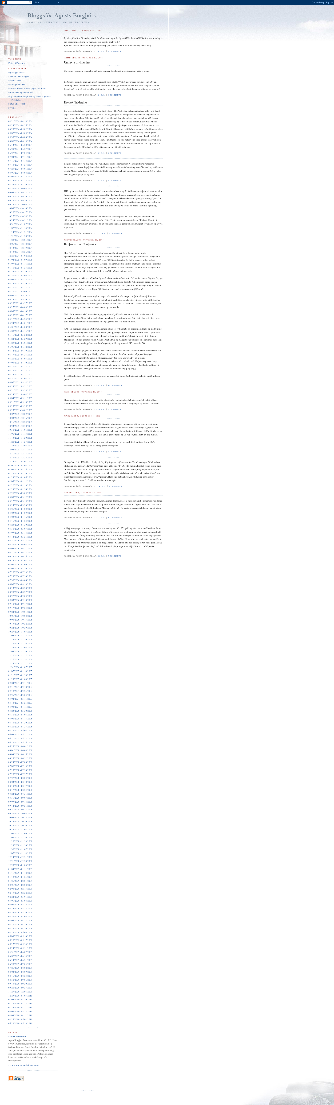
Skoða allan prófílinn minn (23, 1065)
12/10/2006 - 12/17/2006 (20, 655)
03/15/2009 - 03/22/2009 (20, 908)
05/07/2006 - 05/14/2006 (20, 532)
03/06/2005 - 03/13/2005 (20, 295)
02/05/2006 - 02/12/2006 (20, 481)
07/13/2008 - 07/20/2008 (20, 770)
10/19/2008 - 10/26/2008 (20, 825)
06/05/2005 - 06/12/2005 (20, 346)
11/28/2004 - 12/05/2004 (20, 239)
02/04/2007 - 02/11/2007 (20, 682)
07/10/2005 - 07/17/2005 (20, 366)
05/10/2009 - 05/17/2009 (20, 940)
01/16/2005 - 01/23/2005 (20, 267)
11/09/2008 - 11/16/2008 (20, 837)
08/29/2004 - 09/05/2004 (20, 188)
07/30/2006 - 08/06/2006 (20, 580)
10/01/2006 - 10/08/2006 (20, 615)
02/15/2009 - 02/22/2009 (20, 892)
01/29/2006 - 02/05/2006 (20, 477)
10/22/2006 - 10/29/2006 (20, 627)
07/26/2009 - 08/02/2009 (20, 967)
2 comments (115, 486)
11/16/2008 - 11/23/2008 (20, 841)
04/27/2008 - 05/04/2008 (20, 730)
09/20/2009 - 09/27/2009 (20, 987)
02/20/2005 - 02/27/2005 (20, 287)
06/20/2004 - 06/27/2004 (20, 148)
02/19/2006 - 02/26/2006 (20, 489)
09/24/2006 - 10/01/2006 (20, 611)
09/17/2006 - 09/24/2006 (20, 607)
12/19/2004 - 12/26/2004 (20, 251)
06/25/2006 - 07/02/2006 (20, 560)
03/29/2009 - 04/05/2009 (20, 916)
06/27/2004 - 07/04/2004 (20, 152)
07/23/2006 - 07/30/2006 (20, 576)
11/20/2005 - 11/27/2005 (20, 441)
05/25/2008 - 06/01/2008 (20, 746)
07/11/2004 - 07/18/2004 (20, 160)
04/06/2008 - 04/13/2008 (20, 718)
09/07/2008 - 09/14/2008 (20, 801)
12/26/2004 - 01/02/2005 (20, 255)
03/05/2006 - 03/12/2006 (20, 497)
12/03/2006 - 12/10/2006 (20, 651)
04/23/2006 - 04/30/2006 (20, 524)
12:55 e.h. (101, 233)
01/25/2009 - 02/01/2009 (20, 880)
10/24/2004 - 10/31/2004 (20, 220)
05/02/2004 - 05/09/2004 (20, 133)
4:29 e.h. (101, 451)
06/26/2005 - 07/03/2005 (20, 358)
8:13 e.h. (101, 517)
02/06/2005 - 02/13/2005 (20, 279)
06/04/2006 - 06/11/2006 (20, 548)
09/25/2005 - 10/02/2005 (20, 410)
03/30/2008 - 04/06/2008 (20, 714)
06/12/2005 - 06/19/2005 (20, 350)
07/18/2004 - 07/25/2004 (20, 164)
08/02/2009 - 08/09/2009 (20, 971)
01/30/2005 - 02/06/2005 (20, 275)
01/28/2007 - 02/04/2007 (20, 679)
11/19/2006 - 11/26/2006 (20, 643)
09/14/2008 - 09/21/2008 (20, 805)
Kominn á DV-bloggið (18, 76)
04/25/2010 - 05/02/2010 (20, 1019)
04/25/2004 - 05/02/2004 (20, 129)
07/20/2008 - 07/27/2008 (20, 774)
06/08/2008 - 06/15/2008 (20, 754)
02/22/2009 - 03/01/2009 (20, 896)
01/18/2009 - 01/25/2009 (20, 876)
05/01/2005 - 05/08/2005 (20, 327)
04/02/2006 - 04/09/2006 (20, 512)
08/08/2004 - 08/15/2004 (20, 176)
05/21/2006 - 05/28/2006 (20, 540)
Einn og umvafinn (16, 84)
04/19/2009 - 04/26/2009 (20, 928)
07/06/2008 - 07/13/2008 (20, 766)
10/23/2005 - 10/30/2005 (20, 425)
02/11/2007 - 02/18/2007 (20, 686)
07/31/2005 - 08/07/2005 (20, 378)
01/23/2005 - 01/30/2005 (20, 271)
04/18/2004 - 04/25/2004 (20, 125)
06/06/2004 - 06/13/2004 (20, 141)
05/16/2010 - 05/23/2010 (20, 1023)
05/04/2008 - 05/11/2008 (20, 734)
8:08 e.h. (101, 556)
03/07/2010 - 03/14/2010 (20, 1011)
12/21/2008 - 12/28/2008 (20, 861)
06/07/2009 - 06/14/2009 (20, 956)
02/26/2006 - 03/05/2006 (20, 493)
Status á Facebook (16, 103)
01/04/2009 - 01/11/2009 (20, 869)
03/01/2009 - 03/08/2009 (20, 900)
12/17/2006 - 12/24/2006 (20, 659)
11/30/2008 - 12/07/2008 (20, 849)
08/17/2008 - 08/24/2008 (20, 789)
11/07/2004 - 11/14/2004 (20, 228)
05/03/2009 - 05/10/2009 (20, 936)
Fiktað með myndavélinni (20, 92)
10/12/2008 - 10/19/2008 (20, 821)
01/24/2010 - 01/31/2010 (20, 1007)
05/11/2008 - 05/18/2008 (20, 738)
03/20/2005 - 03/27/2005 (20, 303)
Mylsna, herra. (15, 80)
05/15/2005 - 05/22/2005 (20, 334)
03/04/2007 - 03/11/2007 (20, 698)
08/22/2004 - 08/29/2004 (20, 184)
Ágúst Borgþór (17, 1036)
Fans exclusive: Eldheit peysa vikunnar (26, 88)
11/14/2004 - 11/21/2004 (20, 232)
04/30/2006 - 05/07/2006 (20, 528)
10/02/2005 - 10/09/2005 (20, 413)
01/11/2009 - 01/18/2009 (20, 872)
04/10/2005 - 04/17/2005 (20, 315)
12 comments (115, 385)
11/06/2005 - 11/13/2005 (20, 433)
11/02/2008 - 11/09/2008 (20, 833)
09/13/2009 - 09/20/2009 (20, 983)
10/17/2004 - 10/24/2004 (20, 216)
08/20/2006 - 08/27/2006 (20, 592)
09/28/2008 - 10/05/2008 (20, 813)
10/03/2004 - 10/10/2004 (20, 208)
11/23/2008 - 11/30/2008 (20, 845)
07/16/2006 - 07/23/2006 (20, 572)
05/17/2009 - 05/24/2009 (20, 944)
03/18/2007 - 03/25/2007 (20, 702)
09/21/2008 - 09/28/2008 (20, 809)
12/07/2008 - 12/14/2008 (20, 853)
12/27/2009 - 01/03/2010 (20, 995)
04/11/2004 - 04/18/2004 (20, 121)
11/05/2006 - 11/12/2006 (20, 635)
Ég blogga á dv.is (16, 72)
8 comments (114, 95)
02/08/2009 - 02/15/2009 (20, 888)
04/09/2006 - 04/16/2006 (20, 516)
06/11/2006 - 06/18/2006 (20, 552)
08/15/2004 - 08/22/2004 (20, 180)
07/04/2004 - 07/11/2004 (20, 156)
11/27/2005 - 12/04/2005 (20, 445)
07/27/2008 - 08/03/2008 (20, 777)
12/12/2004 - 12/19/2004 (20, 247)
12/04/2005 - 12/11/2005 (20, 449)
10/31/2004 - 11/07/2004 (20, 224)
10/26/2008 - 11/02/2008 (20, 829)
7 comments (115, 233)
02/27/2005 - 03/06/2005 (20, 291)
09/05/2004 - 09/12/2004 (20, 192)
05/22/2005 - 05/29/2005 (20, 338)
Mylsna (11, 107)
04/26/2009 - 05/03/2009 (20, 932)
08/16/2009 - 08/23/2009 (20, 975)
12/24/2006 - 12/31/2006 (20, 663)
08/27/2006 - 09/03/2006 (20, 596)
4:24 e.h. (101, 95)
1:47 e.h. (101, 51)
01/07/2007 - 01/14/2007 (20, 671)
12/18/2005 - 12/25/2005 (20, 457)
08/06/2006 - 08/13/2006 (20, 584)
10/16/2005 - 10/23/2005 (20, 421)
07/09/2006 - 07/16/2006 (20, 568)
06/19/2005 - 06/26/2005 (20, 354)
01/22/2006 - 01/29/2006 (20, 473)
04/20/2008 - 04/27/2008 (20, 726)
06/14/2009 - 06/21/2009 (20, 960)
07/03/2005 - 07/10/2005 (20, 362)
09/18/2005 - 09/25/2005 (20, 406)
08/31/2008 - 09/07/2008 (20, 797)
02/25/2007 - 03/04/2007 (20, 694)
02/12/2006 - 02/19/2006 (20, 485)
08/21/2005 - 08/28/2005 (20, 390)
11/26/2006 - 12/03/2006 (20, 647)
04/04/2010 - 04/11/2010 (20, 1015)
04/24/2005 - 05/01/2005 (20, 323)
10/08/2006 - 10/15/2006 (20, 619)
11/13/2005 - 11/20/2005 (20, 437)
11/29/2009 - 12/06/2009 (20, 991)
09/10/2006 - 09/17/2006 (20, 603)
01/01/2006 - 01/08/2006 (20, 465)
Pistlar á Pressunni (16, 63)
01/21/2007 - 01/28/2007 (20, 675)
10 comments (115, 517)
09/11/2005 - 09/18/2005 (20, 402)
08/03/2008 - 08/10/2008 (20, 781)
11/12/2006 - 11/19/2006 (20, 639)
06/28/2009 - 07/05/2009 (20, 964)
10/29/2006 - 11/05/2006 (20, 631)
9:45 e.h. (101, 385)
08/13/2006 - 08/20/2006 (20, 588)
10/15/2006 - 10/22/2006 (20, 623)
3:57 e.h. (101, 180)
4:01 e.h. (101, 153)
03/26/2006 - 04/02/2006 (20, 508)
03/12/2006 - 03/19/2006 (20, 501)
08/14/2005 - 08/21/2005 (20, 386)
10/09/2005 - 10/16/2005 (20, 417)
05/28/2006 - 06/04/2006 (20, 544)
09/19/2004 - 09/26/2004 (20, 200)
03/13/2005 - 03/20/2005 (20, 299)
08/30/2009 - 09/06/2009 (20, 979)
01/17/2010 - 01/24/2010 (20, 1003)
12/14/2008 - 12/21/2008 (20, 857)
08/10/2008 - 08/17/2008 (20, 785)
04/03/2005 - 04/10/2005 (20, 311)
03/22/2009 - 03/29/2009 (20, 912)
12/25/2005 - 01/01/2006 (20, 461)
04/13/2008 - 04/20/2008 (20, 722)
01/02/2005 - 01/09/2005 (20, 259)
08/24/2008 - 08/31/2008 (20, 793)
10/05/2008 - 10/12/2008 (20, 817)
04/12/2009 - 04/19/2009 (20, 924)
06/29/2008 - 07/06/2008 (20, 762)
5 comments (114, 556)
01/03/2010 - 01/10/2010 (20, 999)
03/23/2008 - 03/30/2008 (20, 710)
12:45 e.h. (101, 486)
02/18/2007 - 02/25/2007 (20, 690)
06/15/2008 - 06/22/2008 (20, 758)
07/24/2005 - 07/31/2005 (20, 374)
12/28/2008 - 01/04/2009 (20, 865)
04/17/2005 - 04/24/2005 (20, 319)
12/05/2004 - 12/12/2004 (20, 243)
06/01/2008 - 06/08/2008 (20, 750)
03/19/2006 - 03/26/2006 (20, 505)
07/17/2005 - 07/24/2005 (20, 370)
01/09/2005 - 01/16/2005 (20, 263)
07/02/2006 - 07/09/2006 (20, 564)
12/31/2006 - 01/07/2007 (20, 667)
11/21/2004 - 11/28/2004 (20, 236)
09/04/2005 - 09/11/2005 (20, 398)
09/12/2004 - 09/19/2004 (20, 196)
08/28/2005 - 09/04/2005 (20, 394)
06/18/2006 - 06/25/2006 (20, 556)
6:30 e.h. (101, 409)
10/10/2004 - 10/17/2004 (20, 212)
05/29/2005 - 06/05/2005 (20, 342)
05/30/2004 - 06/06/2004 (20, 137)
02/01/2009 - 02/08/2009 (20, 884)
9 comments (114, 51)
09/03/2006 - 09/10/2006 (20, 600)
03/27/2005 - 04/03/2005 (20, 307)
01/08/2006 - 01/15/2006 (20, 469)
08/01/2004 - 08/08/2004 (20, 172)
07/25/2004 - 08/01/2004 (20, 168)
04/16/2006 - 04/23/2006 (20, 520)
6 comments (114, 180)
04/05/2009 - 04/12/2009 (20, 920)
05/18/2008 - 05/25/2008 (20, 742)
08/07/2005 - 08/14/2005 (20, 382)
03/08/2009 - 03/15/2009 (20, 904)
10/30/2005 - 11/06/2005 (20, 429)
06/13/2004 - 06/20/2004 (20, 144)
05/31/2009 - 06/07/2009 (20, 952)
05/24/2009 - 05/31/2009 (20, 948)
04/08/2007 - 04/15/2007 (20, 706)
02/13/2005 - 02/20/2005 (20, 283)
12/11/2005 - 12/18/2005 (20, 453)
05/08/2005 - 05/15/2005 (20, 331)
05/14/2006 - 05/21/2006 (20, 536)
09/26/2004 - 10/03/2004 (20, 204)
